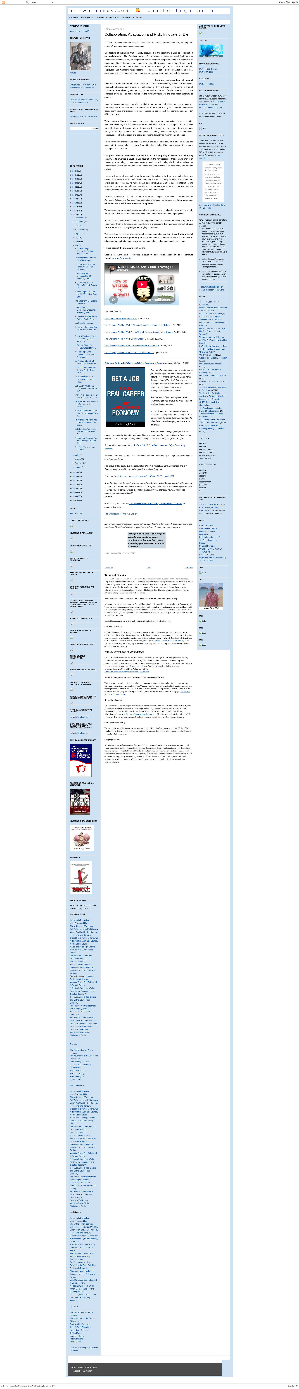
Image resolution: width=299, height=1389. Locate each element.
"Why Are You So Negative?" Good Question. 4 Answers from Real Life (212, 322)
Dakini (202, 543)
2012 (74, 480)
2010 (74, 488)
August (77, 234)
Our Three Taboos (207, 355)
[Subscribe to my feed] (71, 1371)
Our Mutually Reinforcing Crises (212, 328)
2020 (74, 195)
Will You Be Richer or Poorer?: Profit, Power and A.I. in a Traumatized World (83, 1130)
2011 (74, 484)
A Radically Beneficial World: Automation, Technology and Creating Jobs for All (82, 991)
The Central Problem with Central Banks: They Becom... (85, 370)
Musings (126, 17)
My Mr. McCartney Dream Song (212, 558)
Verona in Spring (77, 1073)
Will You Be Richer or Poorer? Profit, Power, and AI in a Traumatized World (82, 1256)
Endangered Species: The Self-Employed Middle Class (86, 440)
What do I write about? (79, 31)
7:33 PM (133, 553)
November (79, 222)
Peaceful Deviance (207, 546)
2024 (74, 179)
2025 (74, 175)
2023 (74, 183)
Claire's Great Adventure (80, 1065)
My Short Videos (206, 72)
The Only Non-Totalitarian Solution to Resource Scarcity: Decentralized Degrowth (212, 396)
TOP (296, 1386)
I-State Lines (75, 1079)
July (76, 237)
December (79, 218)
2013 (74, 476)
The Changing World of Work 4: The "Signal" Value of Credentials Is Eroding (138, 332)
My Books (137, 17)
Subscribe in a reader (82, 1371)
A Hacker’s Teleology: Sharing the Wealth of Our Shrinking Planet (82, 1121)
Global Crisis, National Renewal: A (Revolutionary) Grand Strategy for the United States (84, 941)
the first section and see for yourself (130, 476)
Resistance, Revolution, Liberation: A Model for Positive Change (83, 1186)
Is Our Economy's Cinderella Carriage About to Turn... (84, 251)
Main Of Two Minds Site (108, 17)
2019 (74, 199)
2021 (74, 191)
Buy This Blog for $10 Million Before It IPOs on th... (86, 285)
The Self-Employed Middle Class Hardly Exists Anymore (86, 339)
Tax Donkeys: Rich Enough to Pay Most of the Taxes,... (86, 404)
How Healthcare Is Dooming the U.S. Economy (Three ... (84, 276)
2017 (74, 207)
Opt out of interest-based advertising (169, 640)
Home (149, 567)
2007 (74, 500)
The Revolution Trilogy (208, 302)
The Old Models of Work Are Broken (120, 318)
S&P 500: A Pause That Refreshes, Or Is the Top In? (86, 388)
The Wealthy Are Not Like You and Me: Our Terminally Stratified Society (213, 340)
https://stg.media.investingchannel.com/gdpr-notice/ (126, 671)
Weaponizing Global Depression (213, 358)
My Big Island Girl (206, 525)
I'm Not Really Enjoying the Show (213, 346)
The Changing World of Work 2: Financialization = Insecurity (131, 346)
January (78, 467)
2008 (74, 496)
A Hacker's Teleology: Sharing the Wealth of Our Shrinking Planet (82, 950)
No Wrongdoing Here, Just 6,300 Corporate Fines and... (86, 422)
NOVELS (74, 1306)
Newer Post (108, 567)
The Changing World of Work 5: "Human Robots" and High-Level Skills (136, 325)
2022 (74, 187)
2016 (74, 211)
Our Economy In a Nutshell (210, 364)
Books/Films (87, 17)
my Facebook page (207, 84)
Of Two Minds (75, 1068)
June (77, 242)
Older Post (189, 567)
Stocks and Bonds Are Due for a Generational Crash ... (86, 329)
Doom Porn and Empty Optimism (213, 375)
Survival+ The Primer (79, 1029)
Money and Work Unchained (82, 967)
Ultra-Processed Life (78, 923)
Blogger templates (10, 1386)
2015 (74, 215)
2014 (74, 472)
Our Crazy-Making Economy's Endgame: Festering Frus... (85, 310)
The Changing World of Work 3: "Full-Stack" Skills (127, 339)
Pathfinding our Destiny (80, 964)
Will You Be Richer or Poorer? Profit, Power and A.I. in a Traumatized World (82, 959)
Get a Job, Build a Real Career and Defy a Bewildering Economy (83, 1000)
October (78, 226)
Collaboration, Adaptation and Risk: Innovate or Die (85, 431)
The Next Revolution (208, 540)
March (77, 459)
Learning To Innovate (120, 258)
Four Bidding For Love (79, 1062)
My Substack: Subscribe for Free (83, 117)
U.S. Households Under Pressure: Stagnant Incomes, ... (85, 267)
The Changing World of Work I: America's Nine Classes (129, 352)
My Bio (73, 73)
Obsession (203, 534)
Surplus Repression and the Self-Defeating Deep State (86, 294)
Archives (73, 17)
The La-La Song (206, 561)
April (76, 455)
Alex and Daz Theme (208, 528)
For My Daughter (77, 1076)
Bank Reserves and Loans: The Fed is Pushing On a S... (86, 413)
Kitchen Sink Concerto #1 (210, 537)
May (76, 245)
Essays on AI (204, 305)
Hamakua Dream (206, 531)
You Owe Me (204, 552)
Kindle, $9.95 (156, 476)
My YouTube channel (208, 69)
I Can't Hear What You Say (210, 549)
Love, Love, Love (206, 555)
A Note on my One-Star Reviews (212, 381)
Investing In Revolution (79, 920)
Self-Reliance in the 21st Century (84, 929)
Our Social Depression (84, 323)
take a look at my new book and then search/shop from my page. (212, 105)
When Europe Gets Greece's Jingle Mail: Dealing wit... (85, 354)
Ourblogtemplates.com (41, 1386)
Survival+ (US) (76, 1197)
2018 (74, 203)
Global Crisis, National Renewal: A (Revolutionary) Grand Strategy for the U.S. (84, 1239)
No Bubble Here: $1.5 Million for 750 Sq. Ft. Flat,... (85, 379)
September (79, 230)
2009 (74, 492)
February (78, 463)
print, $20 (169, 476)
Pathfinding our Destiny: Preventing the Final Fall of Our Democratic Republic (83, 1138)
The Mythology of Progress (81, 926)
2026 (74, 171)
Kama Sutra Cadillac (79, 1071)
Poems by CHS (76, 513)
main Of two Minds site (215, 504)
